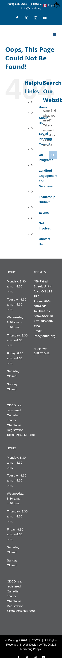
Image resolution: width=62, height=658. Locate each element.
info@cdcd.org (31, 8)
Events (44, 212)
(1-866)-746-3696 (40, 4)
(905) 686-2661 (17, 4)
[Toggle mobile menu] (55, 34)
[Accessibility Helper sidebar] (58, 4)
